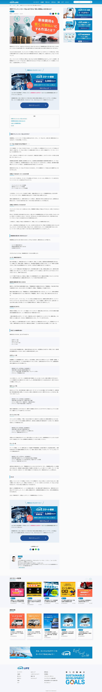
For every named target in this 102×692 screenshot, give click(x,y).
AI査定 (42, 2)
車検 (17, 5)
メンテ (14, 5)
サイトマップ (33, 678)
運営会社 (46, 672)
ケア (62, 2)
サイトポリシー (47, 682)
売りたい (54, 2)
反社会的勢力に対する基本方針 (50, 680)
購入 (13, 629)
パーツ (67, 2)
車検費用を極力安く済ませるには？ (18, 121)
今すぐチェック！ (34, 105)
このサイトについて (35, 674)
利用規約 (46, 674)
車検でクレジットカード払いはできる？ (19, 118)
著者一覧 (33, 676)
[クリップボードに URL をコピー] (58, 13)
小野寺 (19, 558)
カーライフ (36, 2)
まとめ (12, 125)
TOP (10, 5)
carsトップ (33, 672)
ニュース (47, 629)
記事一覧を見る (22, 567)
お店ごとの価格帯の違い (16, 123)
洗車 (59, 2)
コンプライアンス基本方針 (50, 678)
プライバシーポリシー (49, 676)
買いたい (48, 2)
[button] (90, 579)
